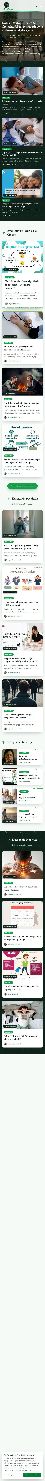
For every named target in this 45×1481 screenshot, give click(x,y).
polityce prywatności (26, 1470)
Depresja (24, 753)
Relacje (6, 98)
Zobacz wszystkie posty (22, 504)
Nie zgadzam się (13, 1475)
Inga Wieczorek (7, 113)
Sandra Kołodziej (8, 164)
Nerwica (8, 343)
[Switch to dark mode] (36, 6)
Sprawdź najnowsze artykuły (22, 486)
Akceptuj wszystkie (32, 1475)
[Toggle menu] (40, 5)
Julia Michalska (7, 216)
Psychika (6, 149)
